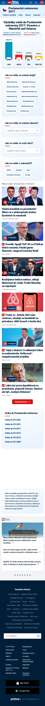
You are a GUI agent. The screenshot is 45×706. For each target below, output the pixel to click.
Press (24, 650)
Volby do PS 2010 (13, 437)
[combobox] (21, 130)
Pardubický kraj (28, 101)
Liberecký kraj (11, 96)
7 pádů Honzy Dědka (29, 609)
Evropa (27, 175)
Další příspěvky (21, 402)
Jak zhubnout (13, 594)
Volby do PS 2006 (13, 442)
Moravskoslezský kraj (30, 96)
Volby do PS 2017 (13, 428)
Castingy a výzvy (28, 653)
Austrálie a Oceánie (13, 175)
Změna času (15, 602)
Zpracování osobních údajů (27, 660)
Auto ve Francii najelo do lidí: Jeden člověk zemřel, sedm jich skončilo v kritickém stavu (20, 551)
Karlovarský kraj (12, 87)
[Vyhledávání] (30, 2)
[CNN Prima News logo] (13, 2)
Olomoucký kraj (12, 101)
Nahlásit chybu (11, 673)
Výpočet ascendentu (13, 624)
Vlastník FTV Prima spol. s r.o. (12, 669)
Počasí (32, 602)
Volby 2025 (16, 613)
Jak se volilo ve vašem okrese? (21, 123)
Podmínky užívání (12, 660)
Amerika (19, 170)
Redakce (25, 668)
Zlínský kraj (24, 111)
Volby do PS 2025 (13, 420)
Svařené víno (28, 613)
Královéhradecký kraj (29, 92)
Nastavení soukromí (26, 674)
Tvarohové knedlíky (32, 624)
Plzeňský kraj (11, 106)
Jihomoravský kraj (28, 82)
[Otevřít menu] (3, 2)
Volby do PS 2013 (13, 433)
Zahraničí (36, 15)
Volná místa (10, 650)
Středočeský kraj (27, 106)
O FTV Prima (10, 647)
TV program (30, 598)
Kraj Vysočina (11, 92)
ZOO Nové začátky (30, 605)
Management (27, 647)
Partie (24, 602)
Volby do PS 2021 (13, 424)
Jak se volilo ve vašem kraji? (20, 75)
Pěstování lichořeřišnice (22, 620)
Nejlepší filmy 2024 (29, 594)
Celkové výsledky (9, 15)
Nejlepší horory (16, 598)
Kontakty (25, 656)
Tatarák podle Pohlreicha (17, 616)
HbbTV (8, 656)
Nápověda (26, 665)
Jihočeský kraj (11, 82)
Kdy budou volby (14, 605)
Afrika (8, 170)
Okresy (28, 15)
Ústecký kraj (11, 111)
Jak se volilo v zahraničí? (18, 163)
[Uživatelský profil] (36, 2)
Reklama (9, 653)
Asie (28, 170)
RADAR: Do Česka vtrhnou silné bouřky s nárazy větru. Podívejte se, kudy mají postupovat (22, 563)
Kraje (20, 15)
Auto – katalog (13, 609)
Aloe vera (34, 616)
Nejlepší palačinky (14, 627)
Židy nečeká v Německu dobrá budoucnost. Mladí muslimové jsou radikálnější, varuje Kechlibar (20, 540)
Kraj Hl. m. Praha (29, 87)
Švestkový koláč (31, 627)
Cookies (8, 665)
